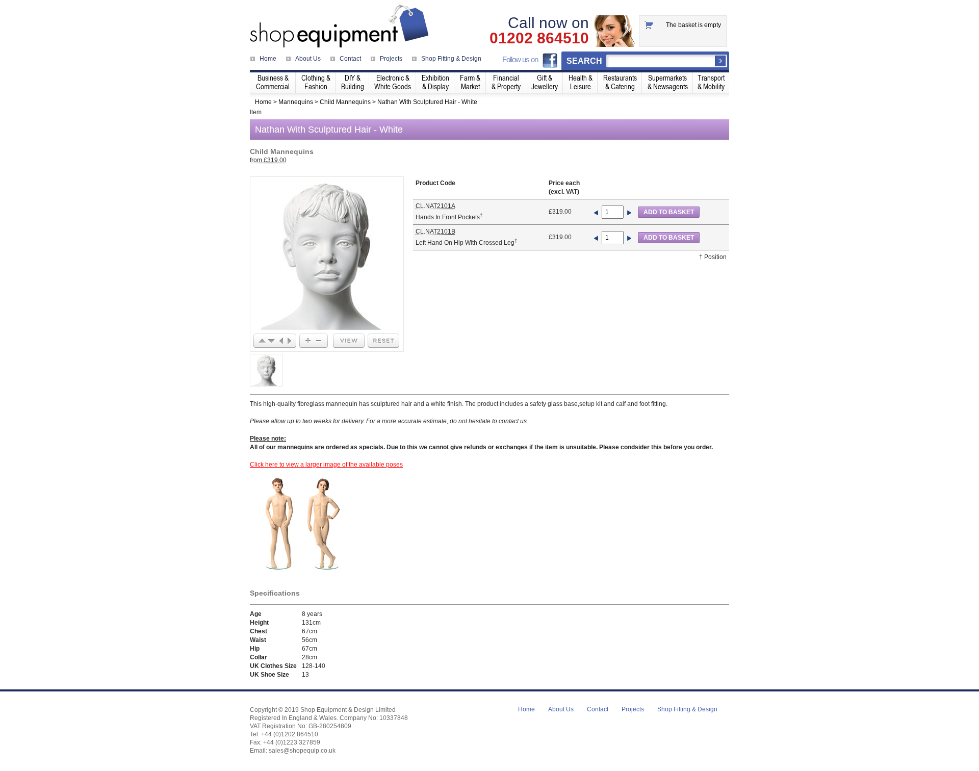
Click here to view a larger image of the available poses (326, 464)
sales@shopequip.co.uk (302, 750)
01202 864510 (539, 38)
